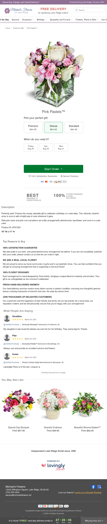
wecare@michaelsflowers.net (18, 495)
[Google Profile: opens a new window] (99, 487)
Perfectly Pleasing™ (30, 324)
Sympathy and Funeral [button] (60, 19)
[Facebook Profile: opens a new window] (93, 487)
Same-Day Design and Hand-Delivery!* (21, 2)
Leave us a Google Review (88, 492)
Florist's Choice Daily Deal (32, 362)
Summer (15, 19)
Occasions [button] (27, 19)
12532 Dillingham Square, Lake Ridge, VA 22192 (27, 489)
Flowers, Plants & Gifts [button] (86, 19)
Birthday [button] (41, 19)
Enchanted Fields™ (29, 343)
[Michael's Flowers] (18, 10)
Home (8, 28)
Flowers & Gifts (18, 28)
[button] (100, 512)
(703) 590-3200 (12, 492)
